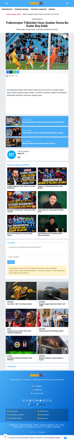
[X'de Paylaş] (10, 71)
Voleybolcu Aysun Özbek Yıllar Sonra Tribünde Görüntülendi (19, 332)
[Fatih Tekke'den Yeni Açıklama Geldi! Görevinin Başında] (52, 223)
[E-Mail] (18, 157)
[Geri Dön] (5, 436)
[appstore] (32, 405)
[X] (27, 400)
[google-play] (41, 405)
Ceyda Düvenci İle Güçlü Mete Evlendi (51, 331)
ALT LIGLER (38, 427)
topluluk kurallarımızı (24, 268)
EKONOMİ (10, 302)
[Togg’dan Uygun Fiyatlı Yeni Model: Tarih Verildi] (52, 291)
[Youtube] (40, 400)
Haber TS (20, 153)
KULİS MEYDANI (18, 427)
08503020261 (38, 390)
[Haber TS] (11, 154)
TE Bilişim (42, 432)
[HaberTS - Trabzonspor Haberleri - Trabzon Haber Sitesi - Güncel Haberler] (37, 3)
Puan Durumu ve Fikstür (16, 415)
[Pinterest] (30, 400)
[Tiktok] (43, 400)
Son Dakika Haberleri (15, 418)
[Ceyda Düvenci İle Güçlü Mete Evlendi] (52, 318)
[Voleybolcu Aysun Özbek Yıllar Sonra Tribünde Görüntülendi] (21, 318)
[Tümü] (66, 366)
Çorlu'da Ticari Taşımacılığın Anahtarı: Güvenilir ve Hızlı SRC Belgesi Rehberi (35, 438)
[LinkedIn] (37, 400)
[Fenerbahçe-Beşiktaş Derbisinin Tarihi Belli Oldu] (21, 345)
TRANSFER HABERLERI (38, 9)
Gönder (11, 262)
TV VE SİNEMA (47, 427)
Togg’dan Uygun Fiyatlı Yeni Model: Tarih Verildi (41, 14)
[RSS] (50, 400)
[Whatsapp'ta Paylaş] (14, 71)
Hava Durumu (14, 411)
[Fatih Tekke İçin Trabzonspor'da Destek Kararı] (52, 200)
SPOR (9, 329)
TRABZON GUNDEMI (21, 9)
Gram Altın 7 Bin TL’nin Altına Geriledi (19, 304)
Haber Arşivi (43, 418)
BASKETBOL (57, 427)
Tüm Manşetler (44, 415)
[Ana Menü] (6, 3)
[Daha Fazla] (17, 71)
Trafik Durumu (44, 411)
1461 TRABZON (29, 427)
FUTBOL (9, 356)
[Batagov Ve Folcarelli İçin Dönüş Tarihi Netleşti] (52, 176)
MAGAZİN (42, 329)
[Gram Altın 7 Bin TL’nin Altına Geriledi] (21, 291)
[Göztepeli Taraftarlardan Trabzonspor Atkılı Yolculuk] (21, 200)
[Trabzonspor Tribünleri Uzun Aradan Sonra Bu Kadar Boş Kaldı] (37, 51)
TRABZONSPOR (6, 9)
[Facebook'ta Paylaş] (7, 71)
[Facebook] (23, 400)
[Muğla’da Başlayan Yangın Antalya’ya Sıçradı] (52, 345)
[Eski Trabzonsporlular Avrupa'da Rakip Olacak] (21, 223)
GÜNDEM (51, 9)
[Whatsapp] (47, 400)
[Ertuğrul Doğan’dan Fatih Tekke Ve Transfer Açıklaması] (21, 176)
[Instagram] (33, 400)
